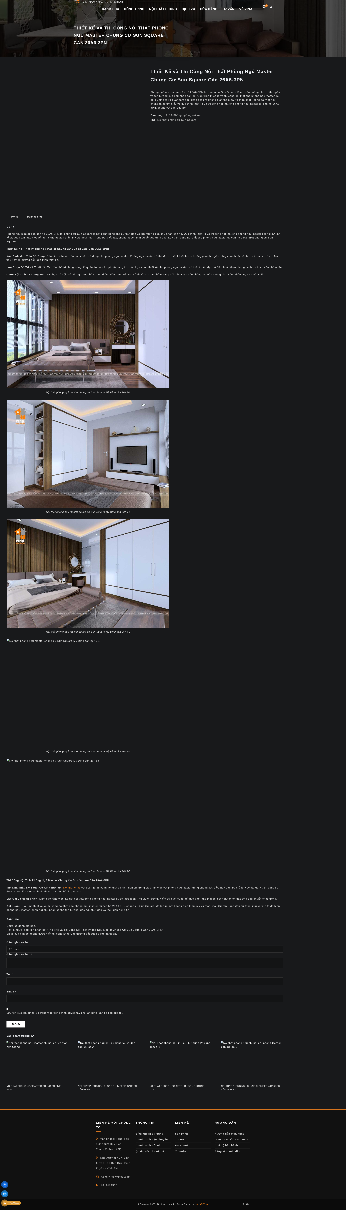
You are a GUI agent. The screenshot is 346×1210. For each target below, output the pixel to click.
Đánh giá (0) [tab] (34, 216)
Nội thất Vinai (72, 887)
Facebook (182, 1145)
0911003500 (108, 1185)
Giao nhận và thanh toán (231, 1139)
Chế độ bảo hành (226, 1145)
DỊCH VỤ (188, 9)
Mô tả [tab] (14, 216)
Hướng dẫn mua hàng (229, 1133)
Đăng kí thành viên (227, 1151)
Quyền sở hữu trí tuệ (150, 1151)
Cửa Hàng (209, 9)
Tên (10, 974)
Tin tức (180, 1139)
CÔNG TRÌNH (134, 9)
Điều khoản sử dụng (149, 1133)
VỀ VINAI (246, 9)
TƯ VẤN (228, 9)
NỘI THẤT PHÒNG (163, 9)
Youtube (180, 1151)
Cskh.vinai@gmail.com (115, 1176)
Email (11, 991)
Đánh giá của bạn (18, 942)
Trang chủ (109, 9)
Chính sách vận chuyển (152, 1139)
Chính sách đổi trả (148, 1145)
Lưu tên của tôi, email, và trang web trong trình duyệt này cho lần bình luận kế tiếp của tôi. (64, 1012)
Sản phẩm (182, 1133)
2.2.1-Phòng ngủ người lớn (183, 115)
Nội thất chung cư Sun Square (176, 119)
